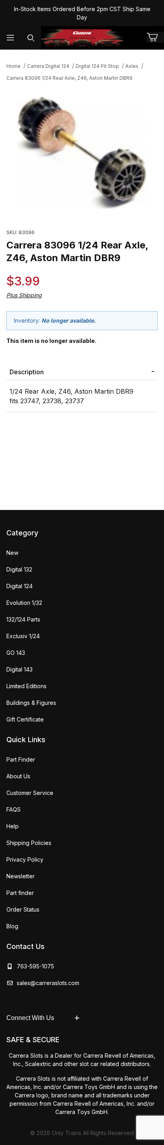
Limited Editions (26, 686)
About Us (18, 776)
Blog (12, 926)
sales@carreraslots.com (48, 983)
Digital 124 (19, 586)
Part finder (20, 892)
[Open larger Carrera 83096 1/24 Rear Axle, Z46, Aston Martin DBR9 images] (82, 153)
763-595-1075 (34, 966)
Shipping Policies (28, 842)
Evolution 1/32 (24, 602)
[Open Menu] (10, 38)
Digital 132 (19, 569)
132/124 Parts (23, 619)
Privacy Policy (24, 859)
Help (12, 826)
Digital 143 (19, 669)
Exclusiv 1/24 (23, 636)
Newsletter (20, 876)
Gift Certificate (25, 719)
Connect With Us (30, 1017)
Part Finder (20, 759)
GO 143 (15, 652)
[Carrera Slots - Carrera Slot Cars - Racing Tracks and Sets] (82, 37)
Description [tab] (27, 372)
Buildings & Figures (31, 702)
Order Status (22, 909)
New (12, 552)
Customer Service (29, 792)
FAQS (13, 809)
